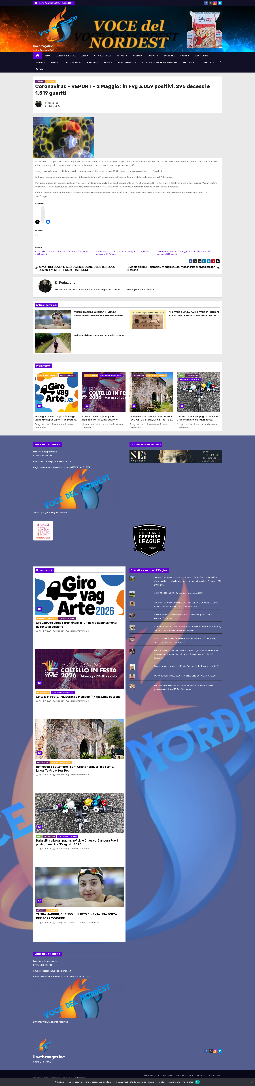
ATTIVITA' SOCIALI (91, 376)
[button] (221, 62)
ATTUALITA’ (122, 55)
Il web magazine (43, 46)
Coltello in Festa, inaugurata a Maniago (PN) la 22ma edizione (100, 418)
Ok (197, 1082)
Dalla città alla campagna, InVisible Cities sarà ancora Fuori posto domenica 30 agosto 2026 (197, 419)
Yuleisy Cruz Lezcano (66, 922)
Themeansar (82, 1078)
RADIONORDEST (73, 62)
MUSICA (55, 62)
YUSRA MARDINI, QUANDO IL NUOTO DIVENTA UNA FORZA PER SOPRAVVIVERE (98, 314)
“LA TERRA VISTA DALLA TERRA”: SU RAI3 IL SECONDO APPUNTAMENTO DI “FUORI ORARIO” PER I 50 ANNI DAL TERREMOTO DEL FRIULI (194, 317)
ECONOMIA (169, 55)
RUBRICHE (91, 62)
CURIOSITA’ (153, 55)
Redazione (53, 103)
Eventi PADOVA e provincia (47, 376)
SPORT (107, 62)
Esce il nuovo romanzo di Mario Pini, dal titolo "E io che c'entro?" (186, 666)
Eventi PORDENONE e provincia (111, 376)
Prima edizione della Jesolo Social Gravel (99, 335)
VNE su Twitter (167, 1075)
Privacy (39, 69)
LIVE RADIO (200, 1075)
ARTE (84, 55)
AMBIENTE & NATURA (66, 55)
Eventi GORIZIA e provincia (189, 379)
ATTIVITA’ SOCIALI (102, 55)
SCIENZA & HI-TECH (127, 62)
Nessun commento (79, 631)
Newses (71, 1078)
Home (48, 55)
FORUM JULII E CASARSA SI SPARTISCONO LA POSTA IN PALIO (185, 675)
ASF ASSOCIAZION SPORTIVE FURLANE (159, 62)
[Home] (37, 55)
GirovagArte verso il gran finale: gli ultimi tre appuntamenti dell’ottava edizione (55, 419)
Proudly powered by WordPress (47, 1078)
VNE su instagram (151, 1075)
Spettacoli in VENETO (67, 376)
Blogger (189, 1075)
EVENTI (183, 55)
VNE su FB (180, 1075)
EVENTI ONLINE (201, 55)
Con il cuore (52, 910)
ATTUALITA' (40, 81)
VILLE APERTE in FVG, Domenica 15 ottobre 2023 (178, 593)
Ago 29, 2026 (44, 424)
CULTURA (137, 55)
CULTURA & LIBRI (138, 376)
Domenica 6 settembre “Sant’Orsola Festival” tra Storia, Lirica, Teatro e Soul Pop (150, 419)
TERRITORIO (208, 62)
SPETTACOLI (189, 62)
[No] (251, 1082)
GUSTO (40, 62)
